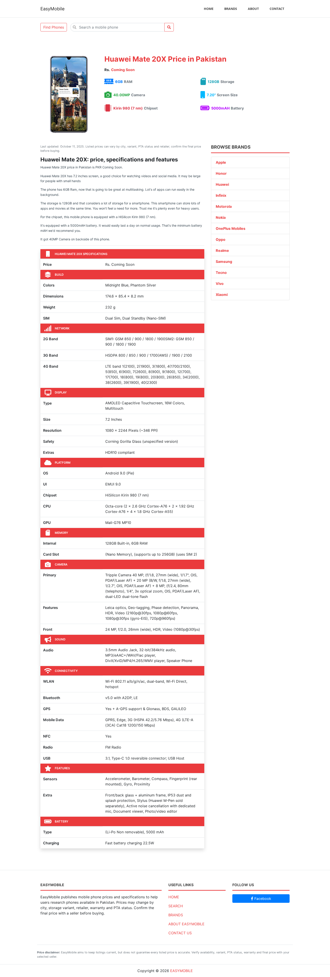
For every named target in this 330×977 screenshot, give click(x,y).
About (253, 9)
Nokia (221, 217)
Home (208, 9)
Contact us (180, 933)
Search (175, 906)
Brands (230, 9)
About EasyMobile (186, 924)
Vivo (220, 283)
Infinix (221, 195)
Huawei (222, 184)
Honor (221, 173)
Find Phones (53, 27)
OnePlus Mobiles (230, 228)
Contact (277, 9)
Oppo (220, 239)
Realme (222, 250)
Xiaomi (222, 294)
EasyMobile (52, 8)
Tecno (221, 272)
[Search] (169, 27)
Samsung (224, 261)
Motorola (224, 206)
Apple (221, 162)
